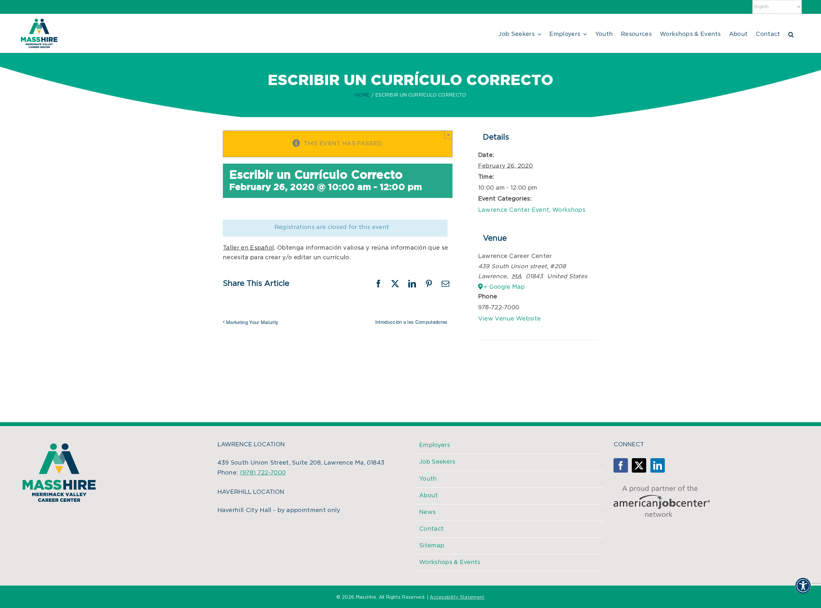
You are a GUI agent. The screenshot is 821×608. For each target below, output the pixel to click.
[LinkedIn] (657, 465)
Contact (431, 529)
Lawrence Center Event (513, 210)
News (427, 512)
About (428, 496)
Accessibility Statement (457, 597)
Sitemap (431, 546)
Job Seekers (437, 462)
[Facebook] (621, 465)
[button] (791, 33)
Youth (428, 479)
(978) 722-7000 (263, 473)
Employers (434, 445)
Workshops (568, 210)
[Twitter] (639, 465)
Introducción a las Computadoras (411, 321)
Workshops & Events (449, 562)
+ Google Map (504, 287)
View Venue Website (509, 319)
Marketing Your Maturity (252, 322)
